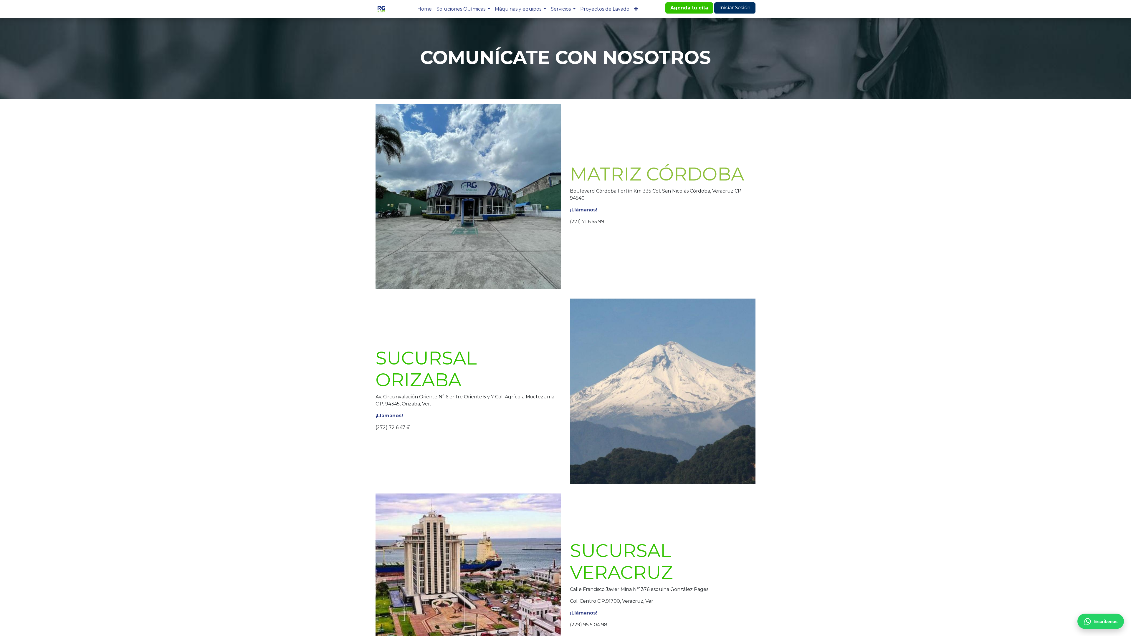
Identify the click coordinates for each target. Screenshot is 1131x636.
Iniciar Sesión (734, 8)
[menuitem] (424, 9)
